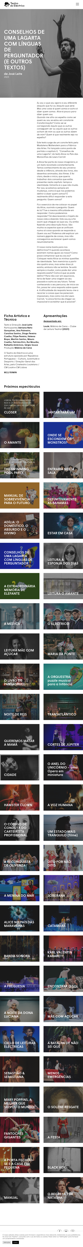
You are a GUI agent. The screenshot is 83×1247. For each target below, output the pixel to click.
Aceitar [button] (15, 1242)
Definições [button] (7, 1242)
